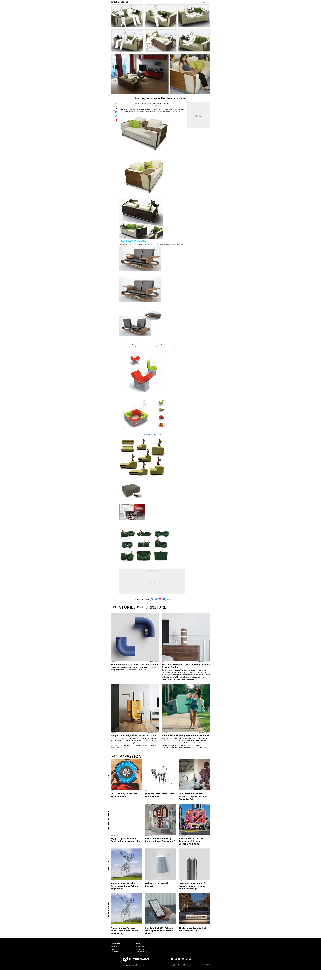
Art (163, 661)
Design (108, 865)
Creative (113, 732)
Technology (108, 910)
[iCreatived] (136, 959)
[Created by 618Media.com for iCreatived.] (206, 964)
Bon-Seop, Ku (155, 346)
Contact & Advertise (142, 952)
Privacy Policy (140, 947)
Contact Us (114, 952)
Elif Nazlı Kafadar (205, 661)
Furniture (114, 103)
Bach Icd (115, 105)
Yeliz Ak (157, 661)
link (178, 111)
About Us (114, 947)
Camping (164, 732)
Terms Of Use (140, 949)
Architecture (108, 820)
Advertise (114, 949)
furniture (125, 244)
